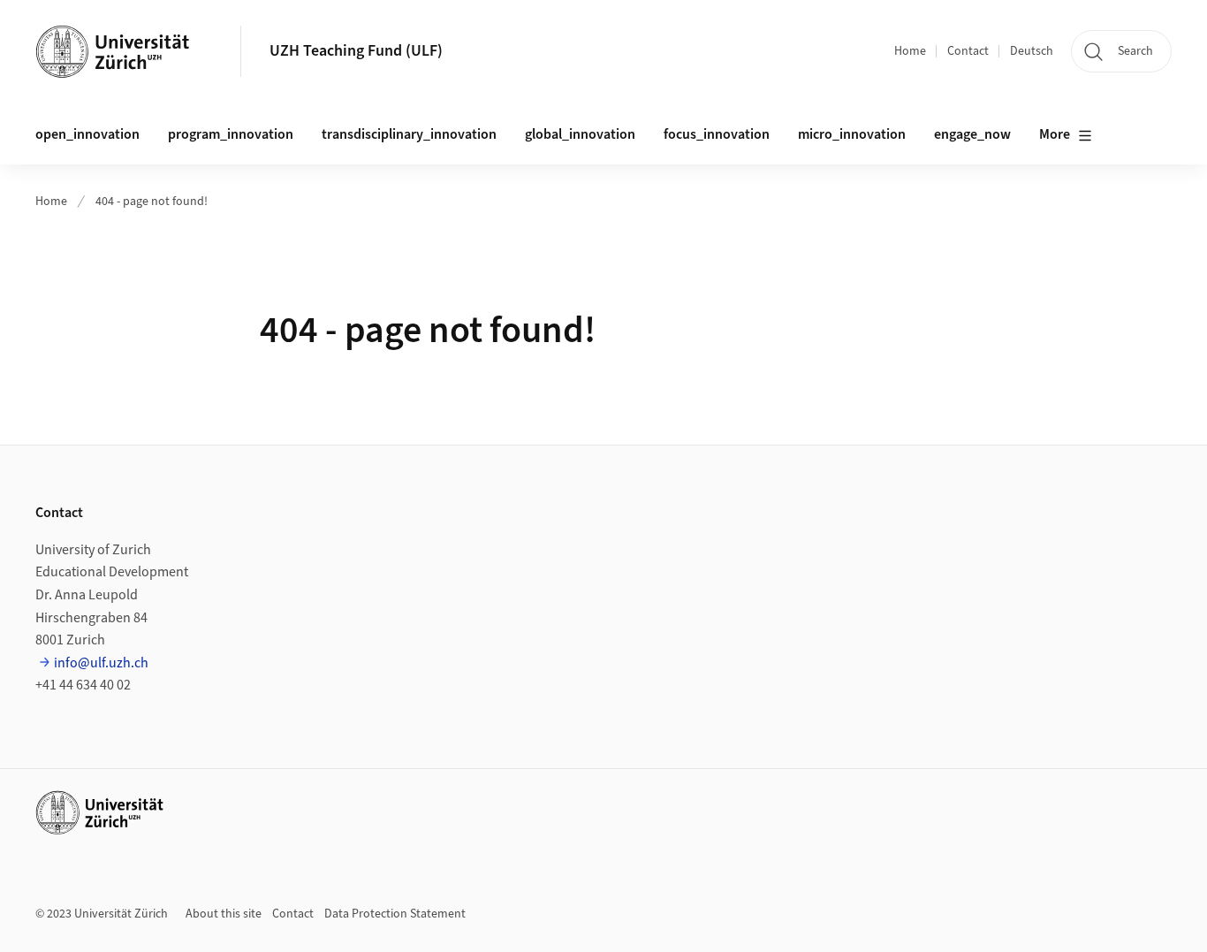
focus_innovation (717, 134)
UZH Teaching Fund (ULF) (356, 51)
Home (910, 51)
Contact (968, 51)
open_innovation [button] (87, 134)
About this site (224, 914)
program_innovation (230, 134)
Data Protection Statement (395, 914)
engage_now (972, 134)
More (1054, 134)
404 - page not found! (151, 201)
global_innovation (580, 134)
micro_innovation (852, 134)
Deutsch (1031, 51)
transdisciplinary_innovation (409, 134)
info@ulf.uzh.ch (101, 663)
